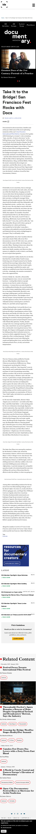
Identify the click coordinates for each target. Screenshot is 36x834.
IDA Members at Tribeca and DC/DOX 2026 (16, 615)
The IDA (3, 817)
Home (2, 18)
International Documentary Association (4, 4)
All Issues (13, 25)
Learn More (18, 638)
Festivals (5, 536)
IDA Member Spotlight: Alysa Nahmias (14, 575)
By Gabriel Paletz (5, 778)
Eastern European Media (22, 782)
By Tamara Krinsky (6, 673)
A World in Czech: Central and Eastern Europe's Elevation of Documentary (18, 772)
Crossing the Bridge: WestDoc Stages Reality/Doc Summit (18, 731)
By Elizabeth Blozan (6, 735)
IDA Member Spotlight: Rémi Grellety (14, 584)
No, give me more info (6, 827)
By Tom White (4, 757)
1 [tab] (17, 81)
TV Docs (11, 740)
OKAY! (4, 831)
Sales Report (12, 724)
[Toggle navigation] (33, 4)
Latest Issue (22, 25)
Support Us (25, 817)
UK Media (12, 801)
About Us (16, 817)
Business (19, 740)
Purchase (31, 25)
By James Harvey (5, 796)
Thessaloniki (22, 724)
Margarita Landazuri (13, 118)
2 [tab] (19, 81)
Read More (6, 577)
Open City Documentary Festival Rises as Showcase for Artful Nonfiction (18, 790)
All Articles (5, 25)
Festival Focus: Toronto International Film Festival (16, 668)
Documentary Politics (7, 782)
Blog (9, 817)
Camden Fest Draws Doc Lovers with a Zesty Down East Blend (19, 751)
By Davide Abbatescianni (8, 719)
